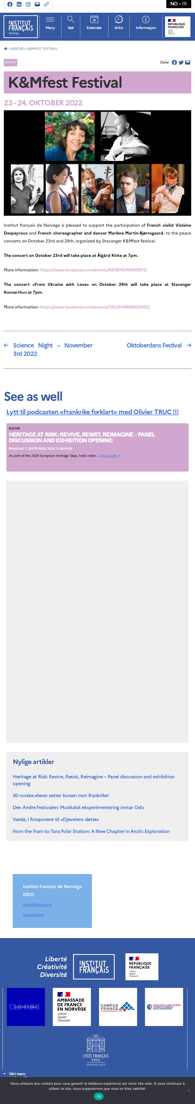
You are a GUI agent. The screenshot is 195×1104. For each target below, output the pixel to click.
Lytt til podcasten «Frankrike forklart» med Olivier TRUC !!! (92, 412)
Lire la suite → (110, 455)
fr (184, 3)
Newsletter (33, 915)
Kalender (94, 27)
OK (98, 1096)
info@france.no (37, 904)
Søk (71, 27)
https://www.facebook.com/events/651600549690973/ (93, 270)
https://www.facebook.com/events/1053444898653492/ (95, 307)
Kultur (17, 48)
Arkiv (119, 27)
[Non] (188, 1090)
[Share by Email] (188, 62)
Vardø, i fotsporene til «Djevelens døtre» (56, 819)
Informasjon (146, 27)
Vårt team (17, 1074)
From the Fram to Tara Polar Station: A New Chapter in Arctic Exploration (91, 831)
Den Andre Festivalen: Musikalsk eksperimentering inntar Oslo (78, 807)
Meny (50, 27)
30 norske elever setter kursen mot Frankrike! (61, 795)
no (174, 3)
